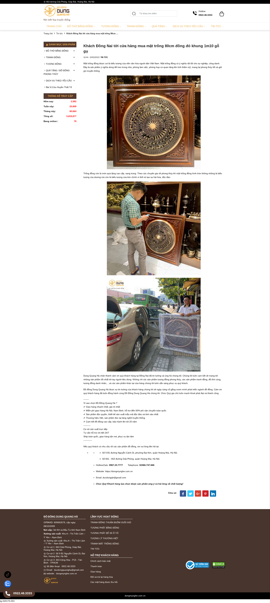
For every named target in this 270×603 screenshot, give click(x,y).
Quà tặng (158, 26)
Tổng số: (48, 116)
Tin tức (216, 26)
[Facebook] (183, 493)
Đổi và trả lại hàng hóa (101, 577)
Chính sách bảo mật (100, 561)
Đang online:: (51, 121)
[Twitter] (190, 493)
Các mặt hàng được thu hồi (104, 582)
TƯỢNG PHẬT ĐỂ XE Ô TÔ (104, 533)
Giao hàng (95, 571)
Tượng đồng (110, 26)
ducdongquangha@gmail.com (69, 570)
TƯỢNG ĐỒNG (54, 64)
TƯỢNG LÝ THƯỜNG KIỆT (104, 538)
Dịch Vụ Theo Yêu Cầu (188, 26)
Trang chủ (54, 26)
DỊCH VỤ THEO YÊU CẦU (59, 80)
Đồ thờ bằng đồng (80, 26)
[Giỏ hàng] (221, 12)
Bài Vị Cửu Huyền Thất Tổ (59, 87)
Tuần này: (49, 106)
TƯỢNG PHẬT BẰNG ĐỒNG (104, 527)
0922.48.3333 (68, 566)
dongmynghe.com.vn (66, 573)
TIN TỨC (95, 549)
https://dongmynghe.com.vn (119, 471)
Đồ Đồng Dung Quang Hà (137, 393)
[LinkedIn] (213, 493)
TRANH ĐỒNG (53, 57)
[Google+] (198, 493)
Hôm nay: (49, 101)
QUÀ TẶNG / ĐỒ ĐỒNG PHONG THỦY (57, 72)
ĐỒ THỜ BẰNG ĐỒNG (57, 51)
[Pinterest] (205, 493)
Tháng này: (50, 111)
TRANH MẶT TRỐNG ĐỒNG (104, 543)
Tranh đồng (135, 26)
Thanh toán (96, 566)
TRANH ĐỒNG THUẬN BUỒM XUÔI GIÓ (110, 522)
